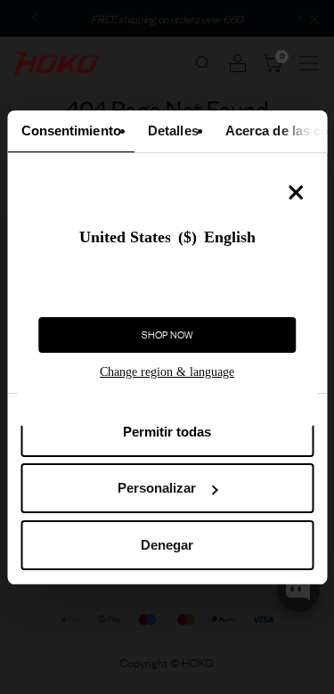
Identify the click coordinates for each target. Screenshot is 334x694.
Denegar (167, 544)
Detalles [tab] (172, 130)
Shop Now (167, 335)
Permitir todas (167, 431)
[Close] (295, 192)
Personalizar (157, 487)
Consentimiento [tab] (70, 130)
